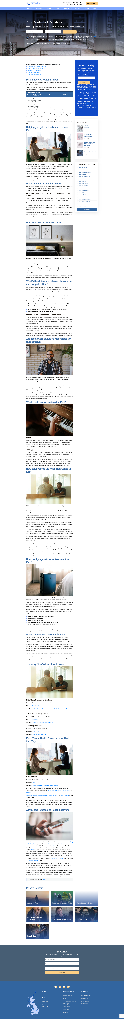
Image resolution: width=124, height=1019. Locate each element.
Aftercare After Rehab (67, 1004)
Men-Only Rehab (66, 1000)
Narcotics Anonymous (42, 795)
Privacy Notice (84, 998)
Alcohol (49, 8)
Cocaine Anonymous (53, 795)
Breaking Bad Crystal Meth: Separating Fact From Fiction (89, 143)
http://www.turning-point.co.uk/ (38, 734)
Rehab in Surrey (82, 179)
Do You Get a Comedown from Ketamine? (88, 127)
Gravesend (54, 844)
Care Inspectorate (33, 860)
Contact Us (83, 997)
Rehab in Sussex (82, 174)
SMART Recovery (65, 795)
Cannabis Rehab (66, 1011)
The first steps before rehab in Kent (37, 68)
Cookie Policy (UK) (85, 1000)
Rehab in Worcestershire (84, 201)
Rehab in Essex (82, 188)
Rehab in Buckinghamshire (84, 172)
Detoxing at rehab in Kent (34, 70)
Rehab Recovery (84, 1003)
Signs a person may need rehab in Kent (37, 66)
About (94, 8)
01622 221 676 (35, 706)
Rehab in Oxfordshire (83, 190)
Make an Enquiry (91, 3)
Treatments (39, 8)
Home (27, 61)
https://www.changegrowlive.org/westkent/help (42, 722)
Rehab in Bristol (82, 206)
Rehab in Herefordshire (84, 176)
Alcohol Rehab (66, 1009)
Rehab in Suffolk (82, 181)
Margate (50, 844)
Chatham (35, 844)
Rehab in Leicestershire (84, 203)
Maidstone (66, 842)
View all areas (86, 209)
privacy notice (47, 41)
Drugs (57, 8)
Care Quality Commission (57, 858)
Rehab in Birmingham (83, 170)
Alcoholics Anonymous (31, 795)
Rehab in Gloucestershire (84, 197)
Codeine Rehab (66, 1006)
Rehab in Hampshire (83, 185)
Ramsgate (33, 849)
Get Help (77, 8)
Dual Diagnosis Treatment (69, 994)
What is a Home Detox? (90, 152)
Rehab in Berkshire (83, 183)
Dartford (30, 844)
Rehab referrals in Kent (33, 76)
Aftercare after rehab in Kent (35, 74)
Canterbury (64, 844)
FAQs (86, 8)
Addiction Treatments (86, 995)
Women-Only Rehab (67, 995)
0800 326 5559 (77, 3)
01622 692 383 (35, 782)
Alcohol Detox (66, 1007)
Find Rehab (29, 8)
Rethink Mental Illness (60, 790)
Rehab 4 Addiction (85, 1001)
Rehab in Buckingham (83, 194)
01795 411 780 (35, 731)
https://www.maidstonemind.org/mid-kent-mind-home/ (44, 785)
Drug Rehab (65, 1012)
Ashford (40, 844)
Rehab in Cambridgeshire (84, 199)
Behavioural (67, 8)
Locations (32, 61)
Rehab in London (82, 167)
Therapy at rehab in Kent (34, 72)
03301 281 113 (35, 719)
